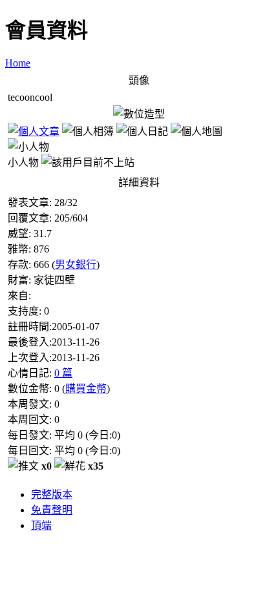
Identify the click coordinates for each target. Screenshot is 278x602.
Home (17, 62)
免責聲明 (51, 509)
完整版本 (51, 494)
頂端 (41, 525)
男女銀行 (75, 264)
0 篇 (63, 373)
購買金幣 (86, 388)
